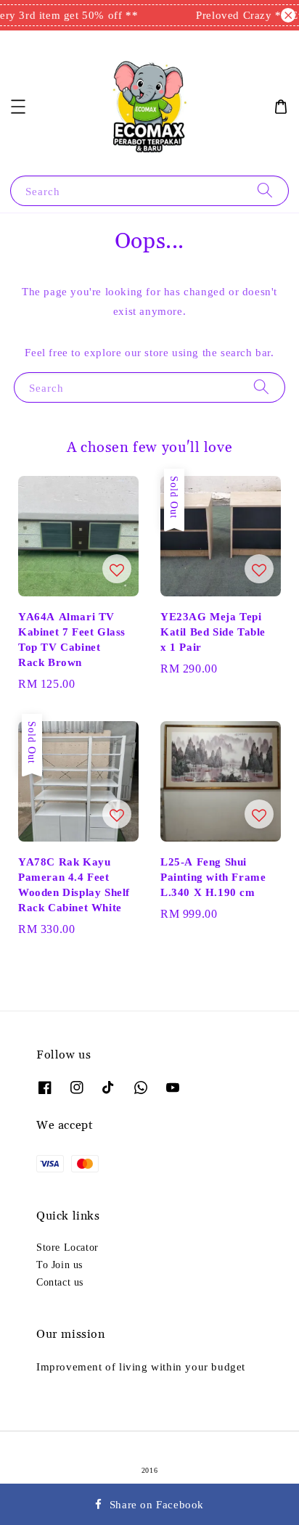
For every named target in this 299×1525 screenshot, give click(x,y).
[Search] (265, 190)
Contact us (59, 1282)
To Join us (59, 1264)
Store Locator (67, 1247)
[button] (18, 107)
